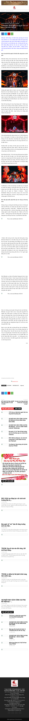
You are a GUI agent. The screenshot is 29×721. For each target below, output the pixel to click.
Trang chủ (2, 10)
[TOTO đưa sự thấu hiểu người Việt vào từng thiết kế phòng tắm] (4, 414)
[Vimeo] (16, 712)
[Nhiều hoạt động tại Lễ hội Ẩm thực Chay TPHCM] (4, 644)
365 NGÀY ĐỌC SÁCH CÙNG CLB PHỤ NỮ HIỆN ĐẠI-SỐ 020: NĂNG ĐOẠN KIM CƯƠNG (18, 420)
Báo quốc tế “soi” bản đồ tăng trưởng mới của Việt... (13, 525)
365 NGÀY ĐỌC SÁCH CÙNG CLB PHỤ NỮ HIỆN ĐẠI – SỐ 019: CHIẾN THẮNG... (18, 637)
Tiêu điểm (17, 23)
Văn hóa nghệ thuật (9, 10)
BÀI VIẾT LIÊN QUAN (7, 408)
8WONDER (9, 385)
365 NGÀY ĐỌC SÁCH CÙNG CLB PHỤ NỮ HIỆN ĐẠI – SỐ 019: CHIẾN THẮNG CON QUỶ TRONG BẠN (18, 426)
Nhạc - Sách (12, 23)
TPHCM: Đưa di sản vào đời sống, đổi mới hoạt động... (13, 549)
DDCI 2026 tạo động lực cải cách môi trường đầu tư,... (13, 499)
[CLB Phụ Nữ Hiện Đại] (14, 467)
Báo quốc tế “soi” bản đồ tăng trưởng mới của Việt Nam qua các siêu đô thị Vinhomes (18, 433)
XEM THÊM (18, 408)
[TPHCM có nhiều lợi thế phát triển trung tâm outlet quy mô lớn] (14, 566)
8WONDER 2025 (16, 385)
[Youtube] (20, 712)
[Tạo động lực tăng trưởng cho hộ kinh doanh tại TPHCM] (4, 446)
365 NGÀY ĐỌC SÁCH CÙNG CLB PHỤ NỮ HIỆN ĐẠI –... (13, 601)
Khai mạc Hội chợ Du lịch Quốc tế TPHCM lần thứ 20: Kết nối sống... (17, 629)
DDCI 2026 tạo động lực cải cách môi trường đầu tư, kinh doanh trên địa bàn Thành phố (18, 439)
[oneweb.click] (14, 381)
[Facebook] (9, 712)
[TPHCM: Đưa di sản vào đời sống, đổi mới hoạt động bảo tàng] (14, 540)
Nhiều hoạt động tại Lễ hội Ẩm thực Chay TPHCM (18, 643)
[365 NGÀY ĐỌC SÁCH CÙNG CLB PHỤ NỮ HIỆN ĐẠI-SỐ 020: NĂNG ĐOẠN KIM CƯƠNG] (4, 420)
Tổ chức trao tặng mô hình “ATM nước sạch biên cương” (21, 403)
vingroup (22, 385)
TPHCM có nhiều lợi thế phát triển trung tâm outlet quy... (14, 575)
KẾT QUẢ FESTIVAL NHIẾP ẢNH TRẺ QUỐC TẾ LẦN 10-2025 (7, 403)
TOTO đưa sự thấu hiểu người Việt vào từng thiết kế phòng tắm (17, 616)
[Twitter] (12, 712)
